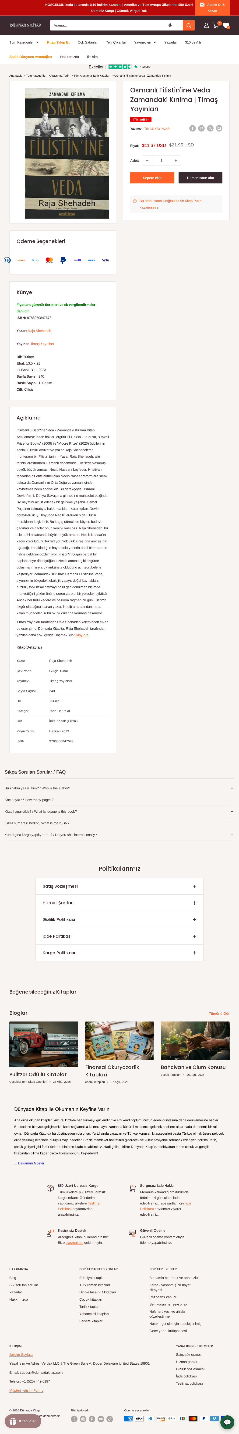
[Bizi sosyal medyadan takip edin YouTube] (101, 1419)
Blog (12, 1278)
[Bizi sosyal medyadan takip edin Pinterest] (92, 1419)
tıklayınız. (81, 635)
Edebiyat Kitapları (92, 1278)
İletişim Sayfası (21, 1354)
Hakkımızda (18, 1299)
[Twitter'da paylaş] (210, 128)
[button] (170, 25)
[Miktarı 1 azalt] (147, 161)
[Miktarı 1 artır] (176, 161)
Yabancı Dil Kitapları (94, 1314)
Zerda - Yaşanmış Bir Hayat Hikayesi (169, 1287)
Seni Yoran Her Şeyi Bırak (168, 1304)
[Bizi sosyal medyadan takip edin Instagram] (83, 1419)
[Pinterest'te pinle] (201, 128)
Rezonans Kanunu (163, 1297)
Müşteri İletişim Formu (26, 1390)
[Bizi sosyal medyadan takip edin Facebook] (74, 1419)
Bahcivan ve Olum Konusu (193, 1067)
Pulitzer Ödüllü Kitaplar (38, 1074)
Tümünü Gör (220, 1013)
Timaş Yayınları (157, 128)
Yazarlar (15, 1292)
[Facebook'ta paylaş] (192, 128)
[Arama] (189, 25)
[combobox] (116, 25)
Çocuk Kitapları (90, 1299)
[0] (216, 25)
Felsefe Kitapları (91, 1321)
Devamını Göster (31, 1163)
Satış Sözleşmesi (60, 886)
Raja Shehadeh (39, 331)
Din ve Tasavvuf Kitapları (97, 1292)
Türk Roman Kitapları (94, 1285)
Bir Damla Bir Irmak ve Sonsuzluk (174, 1278)
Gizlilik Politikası (59, 919)
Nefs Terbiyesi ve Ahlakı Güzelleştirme (167, 1313)
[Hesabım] (206, 25)
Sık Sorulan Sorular (23, 1285)
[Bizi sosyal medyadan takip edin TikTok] (109, 1419)
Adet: (134, 160)
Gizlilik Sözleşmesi (190, 1369)
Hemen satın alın (200, 178)
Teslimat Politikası (189, 1383)
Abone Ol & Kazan (216, 8)
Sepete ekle (152, 178)
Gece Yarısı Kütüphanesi (168, 1331)
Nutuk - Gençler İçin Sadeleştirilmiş (175, 1324)
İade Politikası (57, 936)
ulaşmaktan (74, 1243)
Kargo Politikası (59, 953)
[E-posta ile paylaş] (219, 128)
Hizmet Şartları (58, 903)
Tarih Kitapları (89, 1307)
